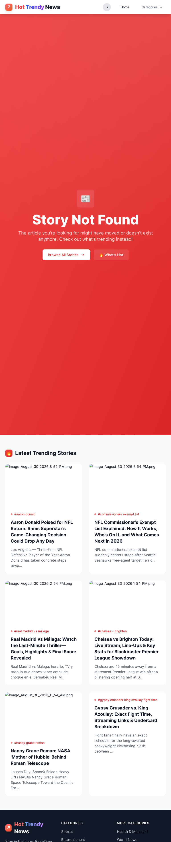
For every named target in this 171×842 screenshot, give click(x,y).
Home (125, 7)
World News (127, 839)
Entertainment (73, 839)
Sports (67, 831)
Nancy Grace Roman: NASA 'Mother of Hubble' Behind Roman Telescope (40, 757)
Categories (150, 7)
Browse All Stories (63, 255)
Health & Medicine (132, 831)
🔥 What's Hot (111, 255)
